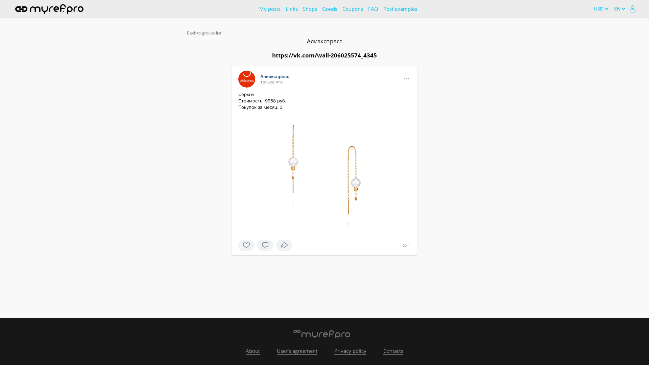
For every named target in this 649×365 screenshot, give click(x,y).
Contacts (393, 350)
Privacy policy (350, 350)
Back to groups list (204, 33)
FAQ (373, 8)
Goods (329, 8)
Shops (310, 8)
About (253, 350)
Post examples (400, 8)
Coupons (352, 8)
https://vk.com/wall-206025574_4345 (324, 55)
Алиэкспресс (324, 41)
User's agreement (297, 350)
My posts (270, 8)
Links (292, 8)
